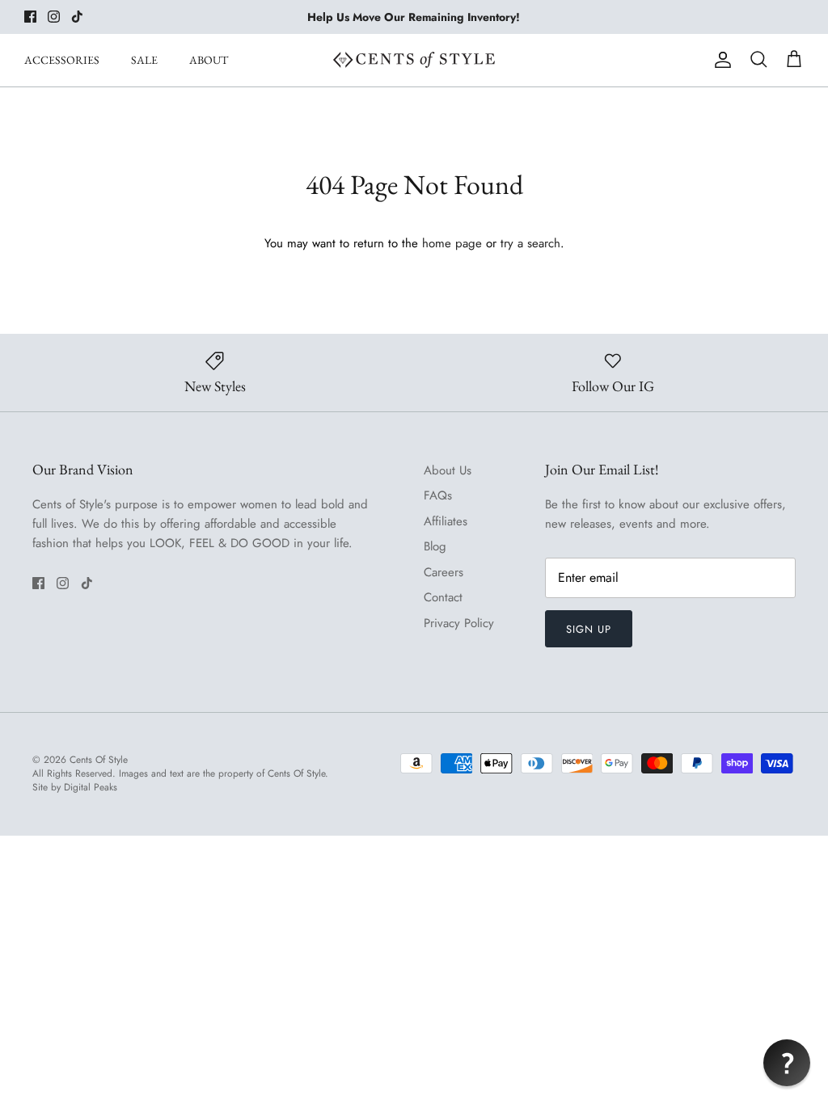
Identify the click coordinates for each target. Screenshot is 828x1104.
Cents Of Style (99, 759)
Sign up (588, 629)
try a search (530, 243)
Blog (435, 546)
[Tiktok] (77, 17)
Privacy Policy (459, 623)
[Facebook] (30, 17)
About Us (447, 470)
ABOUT (208, 60)
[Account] (720, 60)
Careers (443, 572)
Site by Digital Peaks (74, 787)
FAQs (438, 495)
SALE (144, 60)
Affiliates (445, 521)
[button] (786, 1062)
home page (452, 243)
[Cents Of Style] (414, 60)
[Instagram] (54, 17)
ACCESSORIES (61, 60)
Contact (443, 597)
